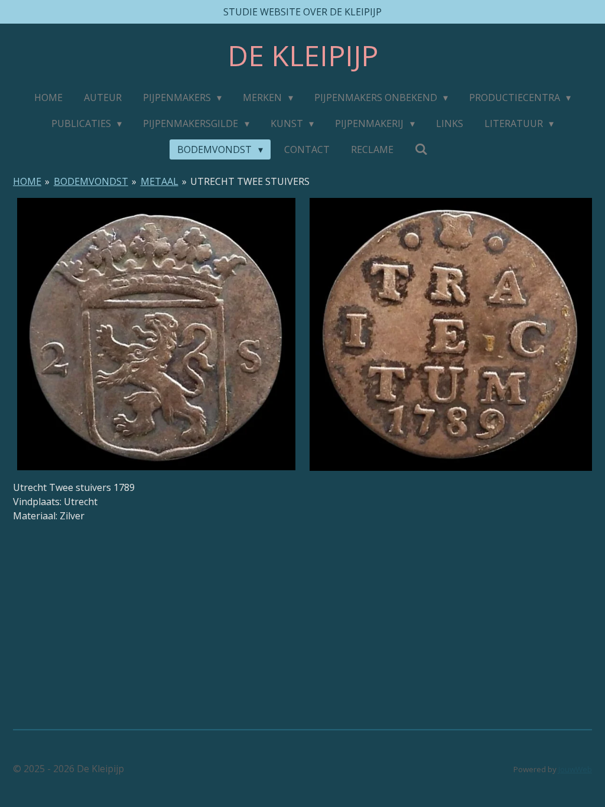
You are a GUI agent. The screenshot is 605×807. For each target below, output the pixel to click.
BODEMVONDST (91, 181)
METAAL (159, 181)
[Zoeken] (421, 148)
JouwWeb (575, 769)
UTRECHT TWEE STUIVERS (250, 181)
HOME (27, 181)
